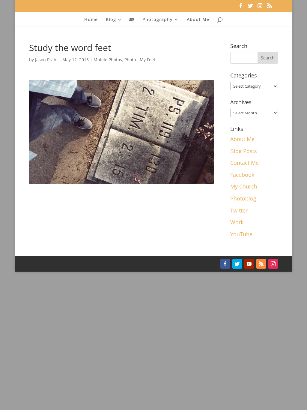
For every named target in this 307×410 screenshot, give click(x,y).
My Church (243, 186)
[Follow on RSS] (261, 264)
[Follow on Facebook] (225, 264)
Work (236, 222)
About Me (198, 19)
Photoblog (243, 198)
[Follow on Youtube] (249, 264)
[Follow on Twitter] (237, 264)
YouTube (241, 234)
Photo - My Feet (139, 59)
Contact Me (244, 162)
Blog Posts (243, 151)
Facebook (242, 174)
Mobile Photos (108, 59)
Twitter (239, 210)
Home (91, 19)
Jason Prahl (46, 59)
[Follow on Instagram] (273, 264)
